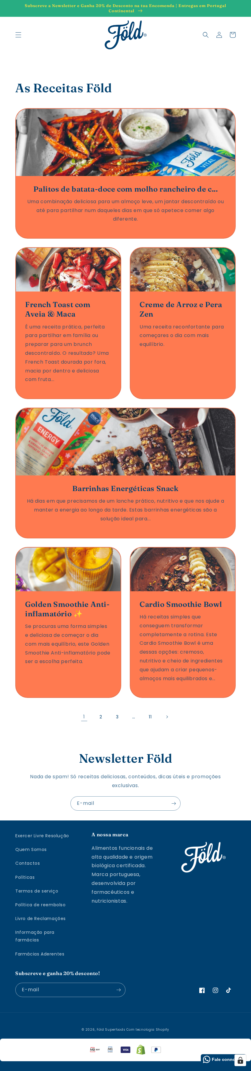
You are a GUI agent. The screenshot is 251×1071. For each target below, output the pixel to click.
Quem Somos (31, 849)
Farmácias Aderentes (39, 954)
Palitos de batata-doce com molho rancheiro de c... (125, 189)
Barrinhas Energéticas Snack (125, 488)
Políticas (25, 877)
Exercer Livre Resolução (42, 836)
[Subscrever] (173, 803)
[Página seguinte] (167, 717)
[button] (18, 35)
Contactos (27, 863)
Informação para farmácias (34, 936)
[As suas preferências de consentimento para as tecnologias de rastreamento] (240, 1060)
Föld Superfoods (111, 1029)
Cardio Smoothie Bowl (181, 604)
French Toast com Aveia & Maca (58, 309)
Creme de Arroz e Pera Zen (181, 309)
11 (150, 717)
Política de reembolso (40, 905)
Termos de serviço (36, 891)
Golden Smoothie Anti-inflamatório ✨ (67, 609)
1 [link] (84, 716)
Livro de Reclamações (40, 918)
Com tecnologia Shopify (147, 1029)
